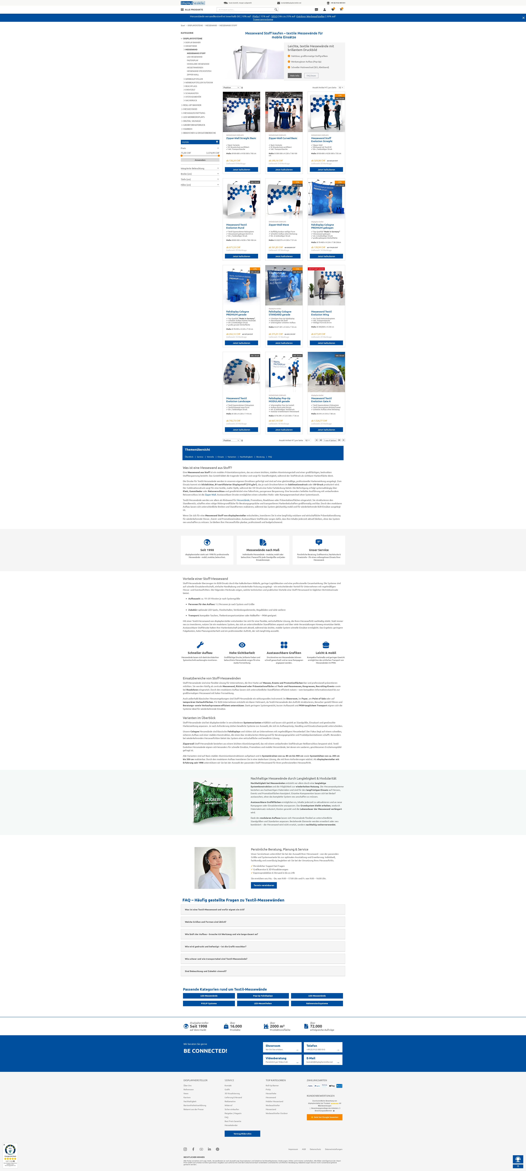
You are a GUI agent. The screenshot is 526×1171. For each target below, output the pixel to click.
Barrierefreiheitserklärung (195, 1105)
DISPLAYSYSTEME (195, 25)
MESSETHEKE (191, 46)
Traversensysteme (263, 19)
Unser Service (319, 550)
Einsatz (221, 456)
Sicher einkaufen (232, 1109)
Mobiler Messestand (274, 1101)
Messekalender (231, 1125)
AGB (304, 1149)
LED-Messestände (317, 995)
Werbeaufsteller (273, 1105)
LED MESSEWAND (194, 56)
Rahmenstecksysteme (317, 1003)
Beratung (260, 456)
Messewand (271, 1097)
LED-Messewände (209, 995)
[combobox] (247, 9)
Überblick (189, 456)
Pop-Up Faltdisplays (263, 995)
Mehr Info (294, 75)
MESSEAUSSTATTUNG (194, 112)
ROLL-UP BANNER (192, 105)
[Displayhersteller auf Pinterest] (217, 1149)
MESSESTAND (190, 109)
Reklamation (230, 1101)
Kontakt (228, 1085)
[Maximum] (219, 156)
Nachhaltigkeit (246, 456)
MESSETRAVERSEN (195, 67)
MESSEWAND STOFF (196, 53)
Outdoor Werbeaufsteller (310, 16)
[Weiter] (339, 440)
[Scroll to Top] (518, 1166)
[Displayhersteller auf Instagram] (185, 1149)
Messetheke (271, 1093)
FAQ (270, 456)
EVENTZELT (190, 89)
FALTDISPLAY (192, 60)
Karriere (187, 1097)
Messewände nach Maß (263, 550)
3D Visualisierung (232, 1093)
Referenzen (189, 1089)
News (186, 1093)
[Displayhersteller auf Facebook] (193, 1149)
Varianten (232, 456)
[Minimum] (182, 156)
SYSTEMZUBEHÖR (193, 96)
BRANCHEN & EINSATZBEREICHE (199, 132)
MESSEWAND (211, 25)
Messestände (243, 500)
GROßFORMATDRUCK (194, 124)
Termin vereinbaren (264, 885)
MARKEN (187, 128)
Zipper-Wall (210, 494)
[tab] (200, 148)
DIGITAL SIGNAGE (192, 120)
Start (183, 25)
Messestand (271, 1109)
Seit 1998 (207, 550)
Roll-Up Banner (272, 1085)
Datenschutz (315, 1149)
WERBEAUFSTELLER (194, 79)
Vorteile (210, 456)
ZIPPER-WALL (193, 74)
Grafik (227, 1089)
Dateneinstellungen (333, 1149)
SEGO (274, 16)
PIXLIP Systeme (209, 1003)
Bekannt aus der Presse (194, 1109)
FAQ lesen (311, 75)
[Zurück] (320, 440)
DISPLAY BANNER (193, 42)
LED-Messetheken (263, 1003)
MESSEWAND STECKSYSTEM (199, 71)
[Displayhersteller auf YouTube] (201, 1149)
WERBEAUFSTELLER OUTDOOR (199, 82)
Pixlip (256, 16)
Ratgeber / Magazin (233, 1113)
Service (200, 456)
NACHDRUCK (191, 100)
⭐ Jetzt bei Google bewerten (324, 1117)
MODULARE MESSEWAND (198, 64)
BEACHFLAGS (191, 86)
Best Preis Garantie (233, 1121)
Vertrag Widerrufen (242, 1133)
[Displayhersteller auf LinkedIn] (209, 1149)
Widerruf (228, 1105)
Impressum (293, 1149)
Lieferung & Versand (233, 1097)
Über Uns (187, 1085)
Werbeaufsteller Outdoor (277, 1113)
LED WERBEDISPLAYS (194, 116)
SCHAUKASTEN (191, 93)
